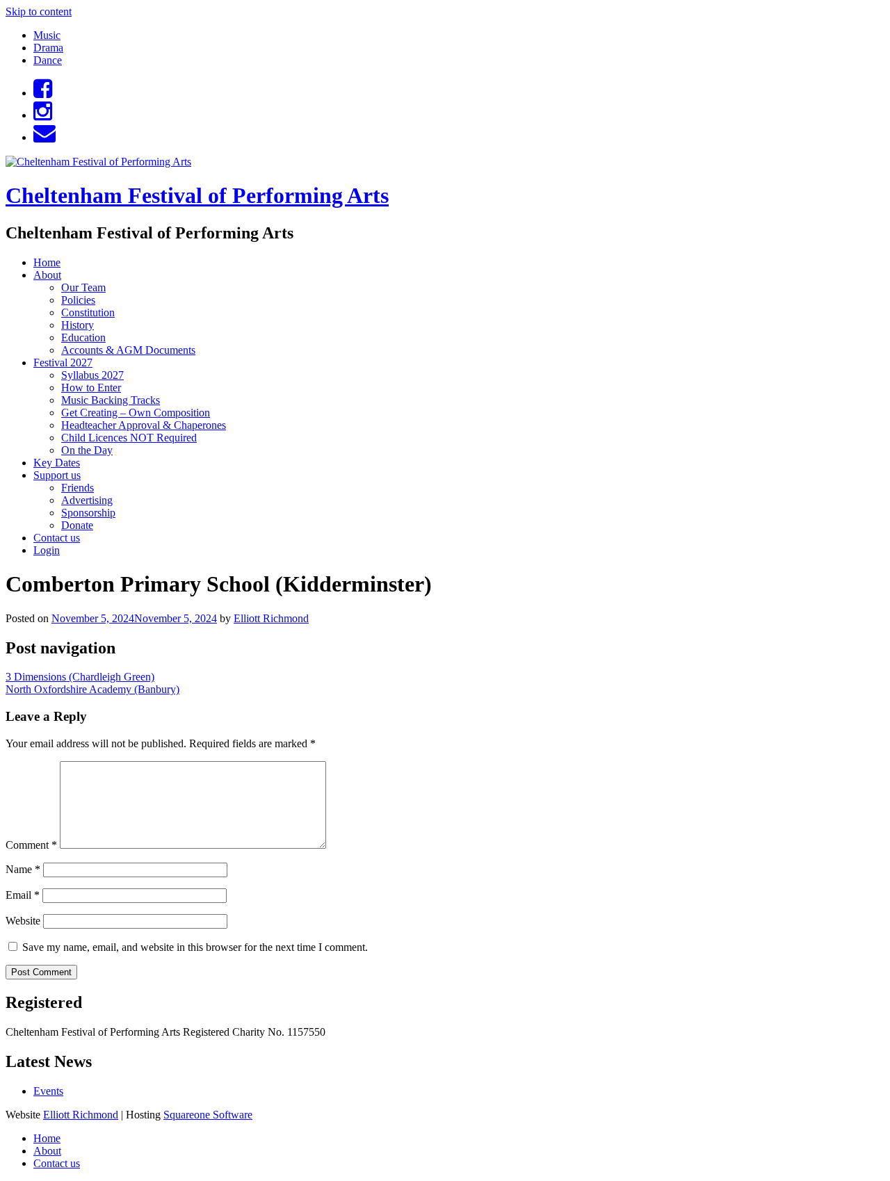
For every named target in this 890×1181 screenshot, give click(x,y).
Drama (48, 48)
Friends (77, 488)
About (47, 275)
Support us (57, 475)
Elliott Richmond (271, 618)
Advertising (87, 500)
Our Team (83, 287)
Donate (77, 525)
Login (46, 550)
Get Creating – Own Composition (135, 412)
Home (46, 262)
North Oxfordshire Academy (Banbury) (92, 689)
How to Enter (91, 387)
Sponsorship (88, 513)
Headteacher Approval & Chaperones (143, 425)
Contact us (56, 538)
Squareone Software (207, 1115)
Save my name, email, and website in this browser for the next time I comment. (195, 947)
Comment (31, 845)
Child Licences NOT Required (129, 437)
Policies (78, 300)
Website (23, 921)
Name (23, 869)
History (77, 325)
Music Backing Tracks (110, 400)
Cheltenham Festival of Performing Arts (197, 195)
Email (23, 895)
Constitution (88, 312)
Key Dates (56, 463)
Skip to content (39, 11)
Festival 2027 (62, 362)
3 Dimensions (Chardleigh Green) (80, 677)
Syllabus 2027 (92, 375)
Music (46, 35)
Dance (47, 60)
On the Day (87, 450)
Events (48, 1091)
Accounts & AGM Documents (128, 350)
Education (83, 337)
